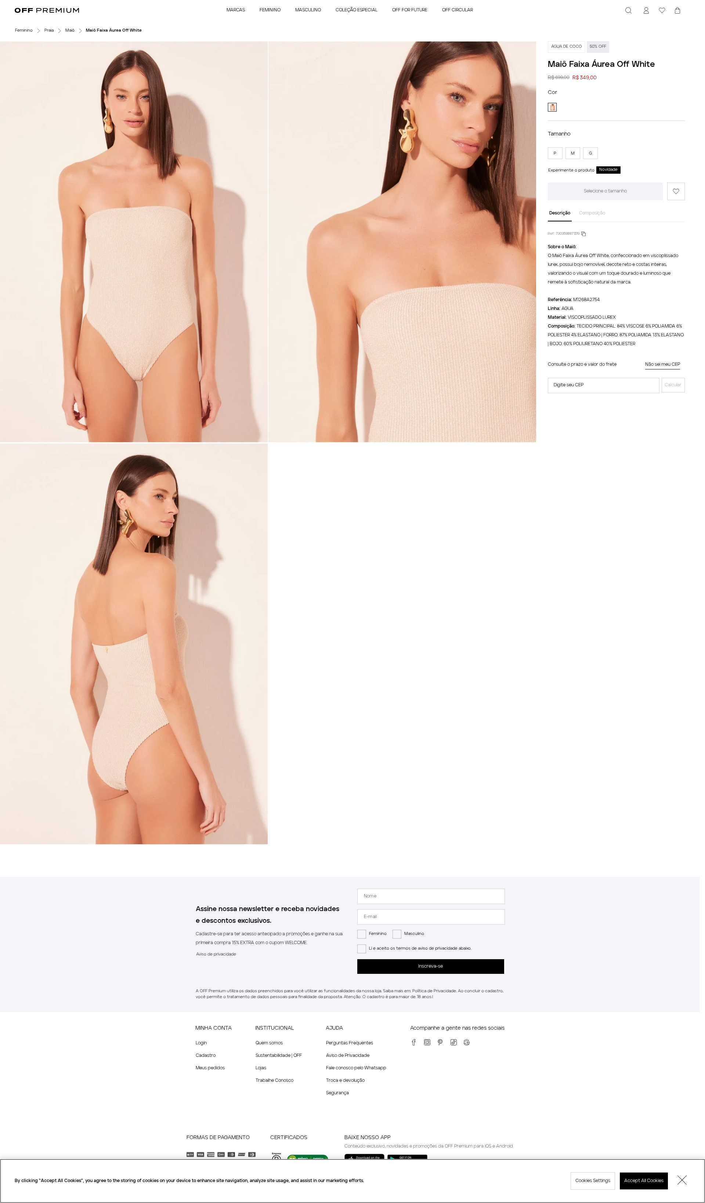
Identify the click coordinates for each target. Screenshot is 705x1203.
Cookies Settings (592, 1181)
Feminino (378, 934)
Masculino (414, 934)
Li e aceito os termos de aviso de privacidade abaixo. (420, 949)
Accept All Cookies (644, 1181)
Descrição (559, 213)
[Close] (682, 1181)
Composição (592, 213)
